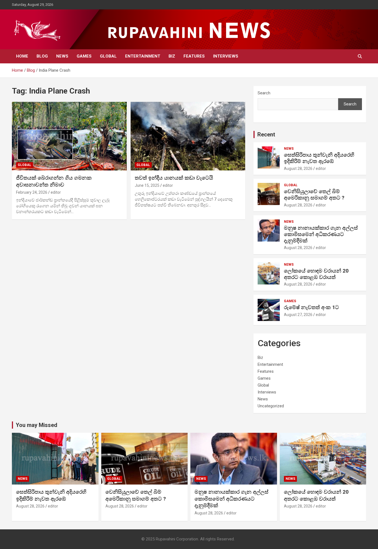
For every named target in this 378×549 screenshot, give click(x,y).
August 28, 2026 (298, 168)
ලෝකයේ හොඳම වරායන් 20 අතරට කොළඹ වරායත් (316, 274)
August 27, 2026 (298, 314)
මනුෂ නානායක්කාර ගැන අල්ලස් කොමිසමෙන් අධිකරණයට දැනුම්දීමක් (321, 234)
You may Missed (36, 425)
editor (56, 192)
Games (84, 56)
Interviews (225, 56)
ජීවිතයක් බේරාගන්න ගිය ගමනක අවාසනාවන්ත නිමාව (54, 181)
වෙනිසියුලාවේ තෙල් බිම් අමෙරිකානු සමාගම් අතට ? (314, 194)
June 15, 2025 (147, 185)
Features (194, 56)
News (62, 56)
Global (108, 56)
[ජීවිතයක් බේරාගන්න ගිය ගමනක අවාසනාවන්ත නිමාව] (69, 136)
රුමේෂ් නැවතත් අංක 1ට (311, 307)
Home (22, 56)
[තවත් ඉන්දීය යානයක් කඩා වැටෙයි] (187, 136)
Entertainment (142, 56)
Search (264, 92)
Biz (172, 56)
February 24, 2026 (31, 192)
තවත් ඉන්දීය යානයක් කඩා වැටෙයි (174, 178)
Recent (266, 134)
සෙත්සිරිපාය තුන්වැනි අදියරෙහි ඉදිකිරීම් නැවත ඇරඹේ (319, 158)
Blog (42, 56)
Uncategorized (271, 405)
